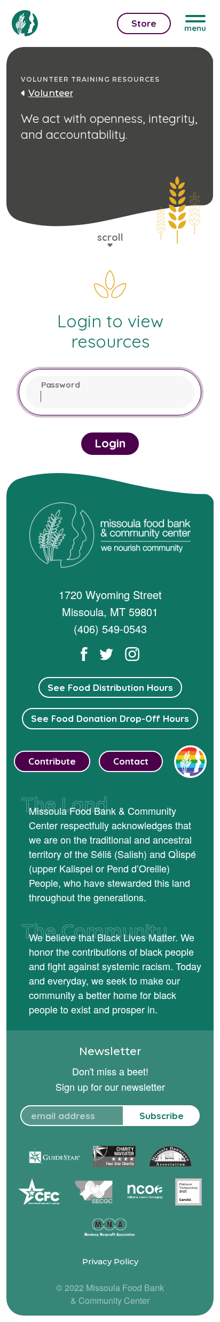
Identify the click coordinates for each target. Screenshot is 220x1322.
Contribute (52, 761)
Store (143, 23)
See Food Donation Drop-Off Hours (110, 718)
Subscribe (161, 1115)
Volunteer (50, 93)
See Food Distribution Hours (110, 687)
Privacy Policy (110, 1261)
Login (110, 443)
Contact (130, 761)
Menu (195, 28)
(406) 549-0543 (110, 628)
